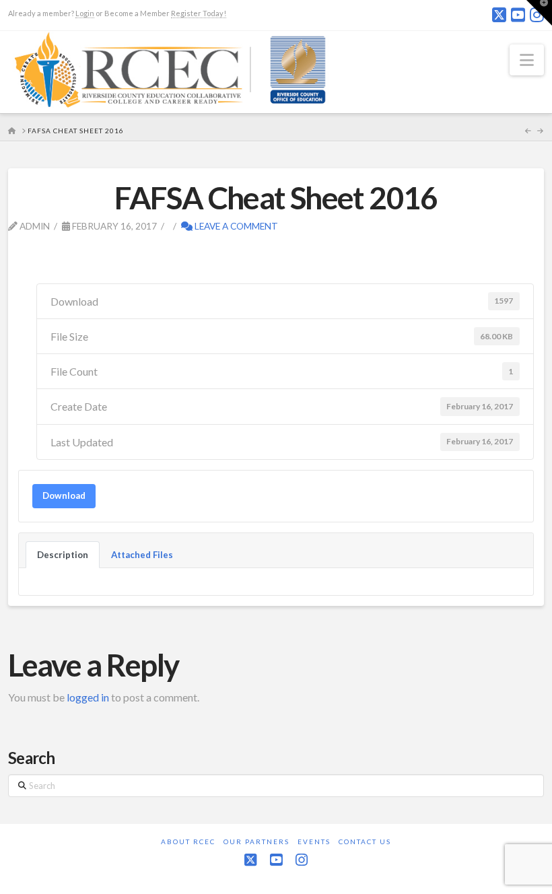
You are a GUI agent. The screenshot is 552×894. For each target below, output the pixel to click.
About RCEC (188, 841)
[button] (527, 59)
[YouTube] (518, 15)
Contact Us (365, 841)
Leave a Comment (235, 226)
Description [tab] (62, 554)
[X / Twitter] (499, 15)
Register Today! (198, 13)
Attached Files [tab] (142, 554)
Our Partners (256, 841)
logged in (88, 697)
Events (314, 841)
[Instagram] (302, 860)
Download (63, 495)
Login (84, 13)
